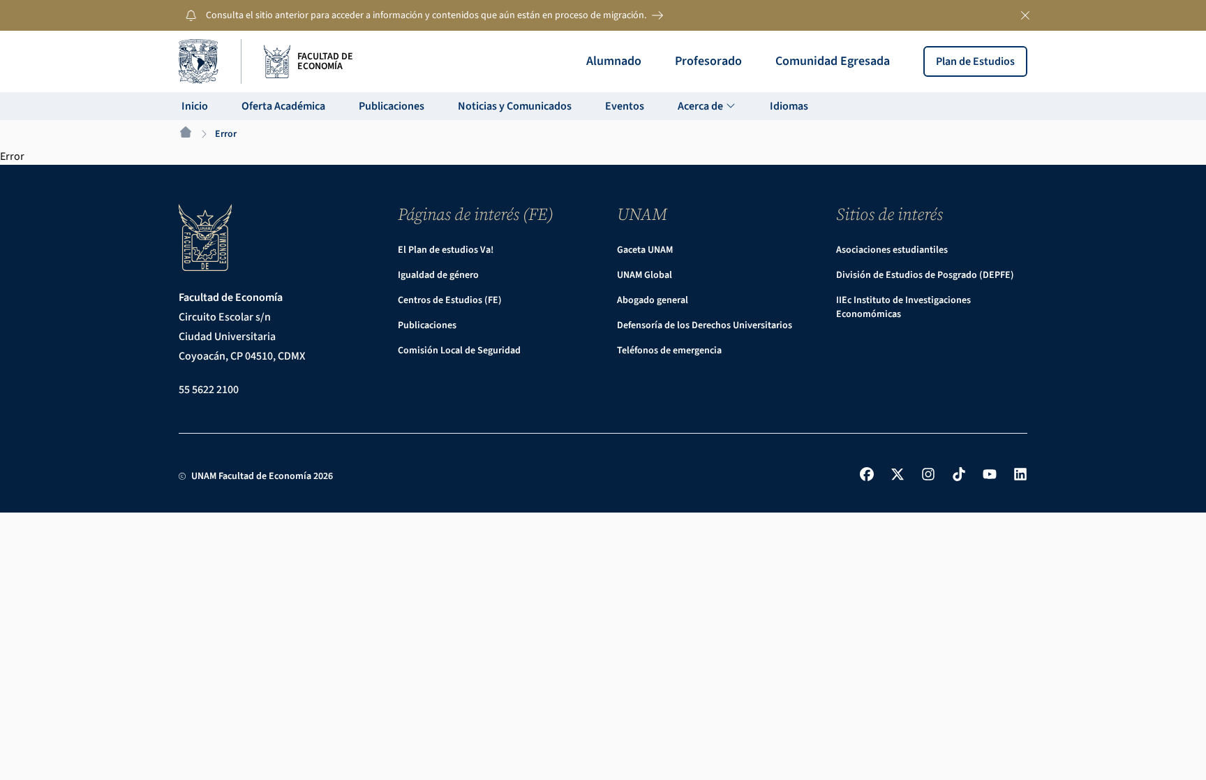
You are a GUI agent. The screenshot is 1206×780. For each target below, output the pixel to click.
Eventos (624, 106)
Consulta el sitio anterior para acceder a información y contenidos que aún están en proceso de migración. (426, 15)
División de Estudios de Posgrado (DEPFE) (925, 275)
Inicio (194, 106)
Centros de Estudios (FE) (450, 300)
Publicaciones (391, 106)
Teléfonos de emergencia (669, 351)
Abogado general (652, 300)
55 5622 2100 (209, 389)
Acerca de (701, 106)
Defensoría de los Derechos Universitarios (704, 325)
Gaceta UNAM (645, 250)
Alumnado (613, 61)
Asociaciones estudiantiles (892, 250)
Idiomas (789, 106)
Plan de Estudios (975, 61)
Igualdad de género (438, 275)
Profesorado (708, 61)
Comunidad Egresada (832, 61)
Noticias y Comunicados (515, 106)
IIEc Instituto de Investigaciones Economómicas (903, 307)
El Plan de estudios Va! (445, 250)
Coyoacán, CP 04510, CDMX (242, 356)
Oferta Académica (283, 106)
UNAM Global (644, 275)
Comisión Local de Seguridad (459, 351)
